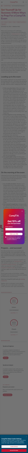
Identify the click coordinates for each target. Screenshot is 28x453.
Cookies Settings (14, 446)
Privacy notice (11, 238)
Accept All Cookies (14, 450)
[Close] (26, 436)
